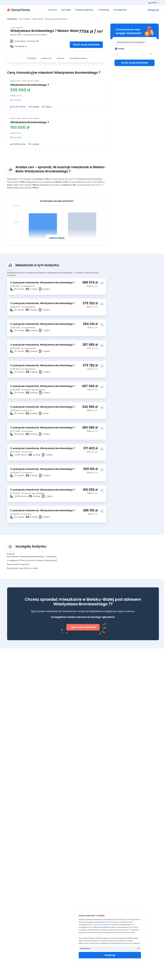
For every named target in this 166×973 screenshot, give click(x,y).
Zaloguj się (153, 10)
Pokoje (121, 48)
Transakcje (31, 58)
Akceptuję (110, 955)
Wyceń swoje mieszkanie (86, 44)
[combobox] (134, 42)
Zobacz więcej (56, 237)
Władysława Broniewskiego (56, 19)
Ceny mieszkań (25, 19)
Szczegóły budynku (78, 58)
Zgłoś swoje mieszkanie (83, 627)
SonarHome (12, 19)
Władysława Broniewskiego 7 (29, 85)
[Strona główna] (18, 10)
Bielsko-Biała (38, 19)
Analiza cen (46, 58)
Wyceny (60, 58)
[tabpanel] (56, 113)
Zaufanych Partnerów (102, 925)
